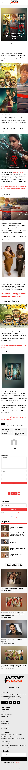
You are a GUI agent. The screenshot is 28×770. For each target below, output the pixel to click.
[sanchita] (14, 442)
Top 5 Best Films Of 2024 (17, 425)
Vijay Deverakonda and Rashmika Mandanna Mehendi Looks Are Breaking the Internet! (18, 548)
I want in (13, 509)
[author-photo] (2, 590)
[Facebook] (9, 493)
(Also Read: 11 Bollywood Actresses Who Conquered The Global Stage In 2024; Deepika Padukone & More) (13, 417)
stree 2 (8, 425)
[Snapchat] (18, 702)
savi (21, 423)
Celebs (11, 30)
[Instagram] (6, 702)
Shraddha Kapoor (18, 172)
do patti (8, 423)
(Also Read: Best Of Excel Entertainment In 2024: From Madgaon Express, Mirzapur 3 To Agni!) (13, 345)
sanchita (15, 43)
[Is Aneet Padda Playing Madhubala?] (5, 555)
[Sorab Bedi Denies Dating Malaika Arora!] (5, 528)
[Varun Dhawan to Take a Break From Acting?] (5, 541)
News (17, 30)
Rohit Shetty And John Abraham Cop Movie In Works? (7, 432)
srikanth (4, 425)
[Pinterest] (15, 493)
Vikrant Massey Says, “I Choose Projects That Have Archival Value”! (20, 432)
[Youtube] (14, 702)
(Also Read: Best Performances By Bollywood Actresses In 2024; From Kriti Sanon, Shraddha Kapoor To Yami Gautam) (13, 295)
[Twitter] (12, 493)
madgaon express (15, 423)
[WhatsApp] (19, 493)
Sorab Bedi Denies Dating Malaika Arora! (16, 528)
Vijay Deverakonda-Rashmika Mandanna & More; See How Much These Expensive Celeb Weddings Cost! (17, 535)
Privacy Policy (18, 512)
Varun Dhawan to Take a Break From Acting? (13, 745)
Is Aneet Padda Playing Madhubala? (16, 555)
